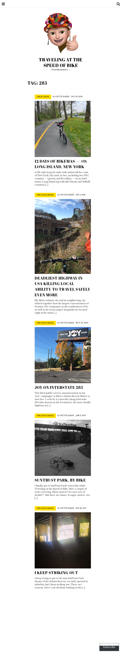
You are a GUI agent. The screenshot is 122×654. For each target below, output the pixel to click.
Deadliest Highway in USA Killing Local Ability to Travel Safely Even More (62, 286)
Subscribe (109, 647)
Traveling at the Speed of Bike (61, 62)
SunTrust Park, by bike (60, 480)
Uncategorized (45, 195)
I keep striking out (56, 572)
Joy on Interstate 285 (59, 387)
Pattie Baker (62, 97)
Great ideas (43, 97)
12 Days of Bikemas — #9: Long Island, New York (61, 163)
